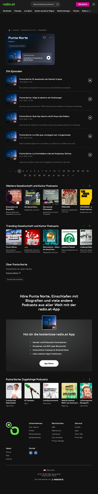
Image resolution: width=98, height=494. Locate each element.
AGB (53, 427)
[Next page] (68, 176)
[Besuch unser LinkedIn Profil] (31, 453)
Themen (76, 11)
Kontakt (78, 427)
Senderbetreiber (35, 437)
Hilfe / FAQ (79, 434)
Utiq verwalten (57, 437)
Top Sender (7, 11)
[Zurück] (83, 185)
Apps (77, 431)
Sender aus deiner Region (44, 11)
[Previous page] (15, 171)
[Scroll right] (94, 11)
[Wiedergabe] (48, 58)
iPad (7, 455)
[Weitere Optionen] (50, 37)
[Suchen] (57, 4)
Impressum (56, 434)
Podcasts (17, 11)
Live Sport (28, 11)
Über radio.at (34, 427)
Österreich (50, 470)
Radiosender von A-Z (90, 11)
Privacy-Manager (58, 441)
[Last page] (73, 176)
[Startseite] (9, 30)
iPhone (8, 452)
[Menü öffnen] (93, 4)
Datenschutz (56, 431)
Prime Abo (78, 437)
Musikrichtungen (63, 11)
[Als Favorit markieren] (44, 37)
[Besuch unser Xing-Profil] (36, 453)
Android (9, 459)
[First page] (10, 171)
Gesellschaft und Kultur (17, 46)
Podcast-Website (12, 273)
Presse (31, 431)
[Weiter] (89, 185)
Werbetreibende (35, 434)
